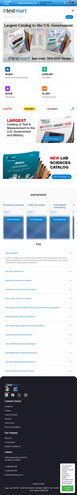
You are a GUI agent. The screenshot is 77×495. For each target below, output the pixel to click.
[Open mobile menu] (72, 10)
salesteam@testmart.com (27, 3)
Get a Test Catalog (51, 139)
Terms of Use (9, 423)
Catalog (7, 410)
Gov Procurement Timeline (46, 3)
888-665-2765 (8, 3)
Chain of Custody (11, 415)
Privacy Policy (67, 483)
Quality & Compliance (12, 446)
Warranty (8, 419)
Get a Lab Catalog (60, 177)
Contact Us (9, 406)
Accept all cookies (68, 488)
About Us (8, 438)
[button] (40, 59)
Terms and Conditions (12, 427)
